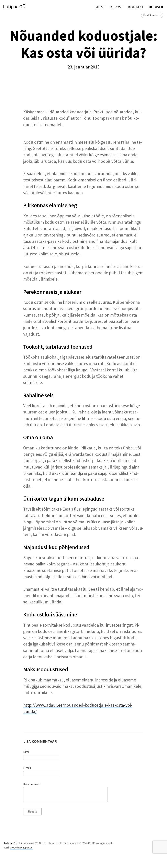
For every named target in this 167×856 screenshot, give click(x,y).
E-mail (27, 768)
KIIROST (116, 7)
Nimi (26, 752)
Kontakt (136, 7)
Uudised (156, 7)
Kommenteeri (31, 784)
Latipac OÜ (14, 7)
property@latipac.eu (21, 847)
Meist (100, 7)
